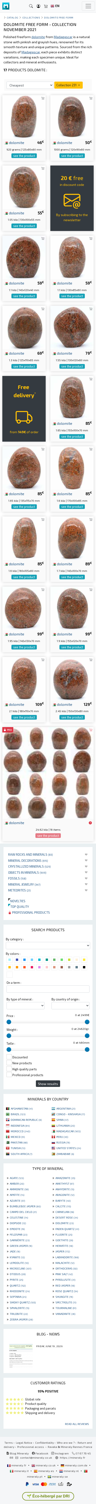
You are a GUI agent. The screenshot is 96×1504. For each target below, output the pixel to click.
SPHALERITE (19, 1307)
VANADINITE (65, 1313)
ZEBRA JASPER (21, 1319)
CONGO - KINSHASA (70, 1114)
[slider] (9, 1022)
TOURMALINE (65, 1307)
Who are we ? (66, 1442)
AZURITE (17, 1200)
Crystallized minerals (29, 866)
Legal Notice (24, 1442)
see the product (24, 156)
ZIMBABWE (65, 1153)
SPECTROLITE (65, 1302)
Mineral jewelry (24, 884)
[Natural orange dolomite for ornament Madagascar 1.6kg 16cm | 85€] (24, 537)
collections (31, 17)
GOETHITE (64, 1240)
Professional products (30, 912)
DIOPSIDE (18, 1223)
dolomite (16, 142)
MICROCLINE (20, 1268)
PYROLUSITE (65, 1279)
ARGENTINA (65, 1108)
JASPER (62, 1251)
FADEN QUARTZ (67, 1228)
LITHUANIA (65, 1125)
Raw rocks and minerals (30, 854)
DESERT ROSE (66, 1217)
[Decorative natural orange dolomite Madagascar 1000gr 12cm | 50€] (72, 116)
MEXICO (18, 1136)
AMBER (17, 1183)
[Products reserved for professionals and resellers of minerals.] (90, 823)
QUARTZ (18, 1285)
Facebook (41, 1453)
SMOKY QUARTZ (23, 1302)
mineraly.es (46, 1470)
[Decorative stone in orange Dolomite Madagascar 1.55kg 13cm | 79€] (72, 327)
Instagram (61, 1453)
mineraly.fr (19, 1465)
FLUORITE (63, 1234)
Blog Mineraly (19, 1453)
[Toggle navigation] (88, 6)
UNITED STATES (68, 1148)
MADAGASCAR (68, 1131)
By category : (15, 939)
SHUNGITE (64, 1296)
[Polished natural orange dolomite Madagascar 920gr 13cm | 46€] (24, 116)
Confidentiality (44, 1442)
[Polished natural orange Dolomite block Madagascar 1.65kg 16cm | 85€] (72, 397)
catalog (12, 17)
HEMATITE (64, 1245)
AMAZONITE (65, 1177)
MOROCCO (20, 1131)
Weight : (12, 1030)
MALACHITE (64, 1262)
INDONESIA (20, 1125)
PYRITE (16, 1279)
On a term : (14, 983)
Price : (11, 1016)
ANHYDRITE (64, 1189)
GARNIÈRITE (20, 1240)
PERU (62, 1136)
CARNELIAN (64, 1211)
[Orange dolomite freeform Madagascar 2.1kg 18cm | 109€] (24, 678)
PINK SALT (64, 1274)
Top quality (18, 907)
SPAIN (62, 1119)
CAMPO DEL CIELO (23, 1211)
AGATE (17, 1177)
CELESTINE (19, 1217)
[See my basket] (46, 6)
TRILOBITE (19, 1313)
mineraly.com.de (76, 1465)
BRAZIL (18, 1114)
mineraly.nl (71, 1470)
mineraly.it (21, 1470)
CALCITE (63, 1206)
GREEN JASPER (21, 1245)
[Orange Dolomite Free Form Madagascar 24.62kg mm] (48, 772)
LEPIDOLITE (19, 1262)
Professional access (31, 1446)
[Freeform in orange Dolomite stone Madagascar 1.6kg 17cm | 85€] (72, 467)
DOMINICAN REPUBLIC (26, 1119)
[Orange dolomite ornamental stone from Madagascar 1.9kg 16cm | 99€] (72, 608)
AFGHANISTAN (22, 1108)
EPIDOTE (17, 1228)
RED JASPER (65, 1285)
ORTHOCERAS (66, 1268)
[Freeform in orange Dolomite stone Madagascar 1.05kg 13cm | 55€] (24, 186)
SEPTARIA (18, 1296)
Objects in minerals (27, 872)
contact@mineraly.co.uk (36, 1457)
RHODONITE (20, 1291)
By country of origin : (65, 999)
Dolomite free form (58, 17)
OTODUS (18, 1274)
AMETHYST (64, 1183)
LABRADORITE (67, 1257)
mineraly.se (59, 1476)
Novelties (16, 901)
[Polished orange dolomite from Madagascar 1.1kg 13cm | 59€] (72, 257)
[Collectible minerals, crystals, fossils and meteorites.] (5, 6)
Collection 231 (66, 85)
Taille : (11, 1043)
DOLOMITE (64, 1223)
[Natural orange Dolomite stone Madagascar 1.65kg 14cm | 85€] (24, 467)
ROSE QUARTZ (66, 1291)
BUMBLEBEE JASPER (25, 1206)
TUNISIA (18, 1148)
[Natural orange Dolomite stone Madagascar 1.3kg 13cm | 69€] (24, 327)
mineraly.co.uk (45, 1465)
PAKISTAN (19, 1142)
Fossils (17, 878)
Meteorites (19, 890)
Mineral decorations (28, 860)
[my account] (38, 6)
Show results (48, 1084)
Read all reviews (77, 1423)
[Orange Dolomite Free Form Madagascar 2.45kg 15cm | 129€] (72, 678)
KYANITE (17, 1257)
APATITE (17, 1194)
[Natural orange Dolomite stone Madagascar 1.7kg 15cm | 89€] (72, 537)
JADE (15, 1251)
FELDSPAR (18, 1234)
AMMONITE (19, 1189)
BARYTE (63, 1200)
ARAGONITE (64, 1194)
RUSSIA (63, 1142)
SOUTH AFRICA (21, 1153)
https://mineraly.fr (72, 1457)
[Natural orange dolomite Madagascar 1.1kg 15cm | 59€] (24, 257)
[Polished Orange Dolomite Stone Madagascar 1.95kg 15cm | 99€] (24, 608)
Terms (8, 1442)
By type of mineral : (20, 999)
